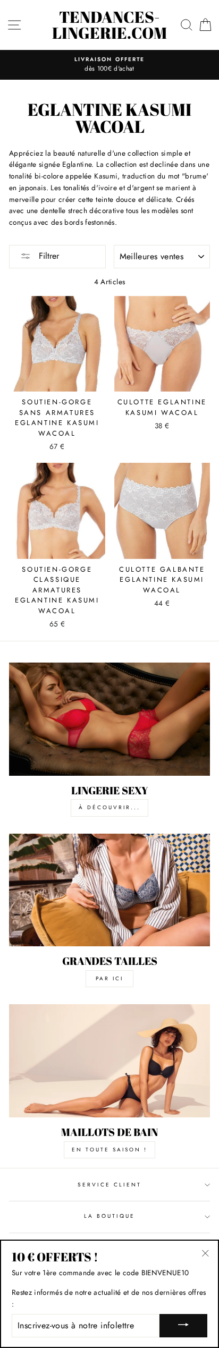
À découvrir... (109, 807)
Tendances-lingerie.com (109, 25)
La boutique (110, 1216)
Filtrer (47, 256)
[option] (109, 64)
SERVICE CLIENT (110, 1185)
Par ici (109, 978)
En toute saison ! (109, 1150)
